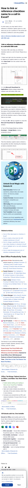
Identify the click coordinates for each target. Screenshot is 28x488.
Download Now (17, 219)
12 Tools (16, 320)
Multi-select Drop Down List (15, 292)
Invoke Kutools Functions (15, 268)
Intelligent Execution (19, 262)
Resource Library (18, 308)
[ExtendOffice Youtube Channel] (9, 467)
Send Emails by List (9, 314)
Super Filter (20, 314)
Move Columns (15, 297)
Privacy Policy (9, 481)
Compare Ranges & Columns (11, 301)
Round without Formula (18, 277)
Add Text (23, 320)
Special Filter (6, 316)
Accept (7, 485)
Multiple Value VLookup (16, 282)
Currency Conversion (9, 335)
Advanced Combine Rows (17, 337)
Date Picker (11, 310)
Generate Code (8, 264)
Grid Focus (17, 304)
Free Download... (13, 371)
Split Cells (6, 339)
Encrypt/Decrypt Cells (18, 312)
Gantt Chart (10, 325)
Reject (19, 485)
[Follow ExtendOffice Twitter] (5, 467)
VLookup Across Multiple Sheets (12, 284)
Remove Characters (8, 322)
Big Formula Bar (12, 306)
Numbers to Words (20, 333)
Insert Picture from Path (15, 331)
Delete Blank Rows (21, 273)
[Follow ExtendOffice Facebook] (2, 467)
